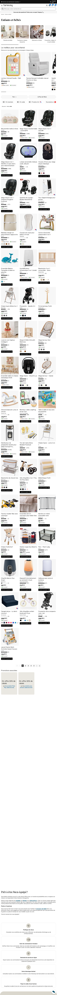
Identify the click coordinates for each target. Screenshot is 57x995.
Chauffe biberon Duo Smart (7, 579)
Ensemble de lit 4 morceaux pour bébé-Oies (28, 514)
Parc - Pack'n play (44, 547)
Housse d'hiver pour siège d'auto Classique (46, 163)
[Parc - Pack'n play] (47, 536)
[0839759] (41, 350)
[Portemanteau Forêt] (47, 296)
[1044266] (13, 623)
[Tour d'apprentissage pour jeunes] (47, 187)
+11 (17, 623)
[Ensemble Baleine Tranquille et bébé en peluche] (10, 258)
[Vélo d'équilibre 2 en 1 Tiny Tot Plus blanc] (28, 467)
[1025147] (44, 173)
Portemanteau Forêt (45, 306)
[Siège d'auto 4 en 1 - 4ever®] (47, 118)
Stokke (21, 343)
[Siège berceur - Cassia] (47, 365)
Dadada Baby (41, 272)
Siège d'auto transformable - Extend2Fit (28, 129)
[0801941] (4, 244)
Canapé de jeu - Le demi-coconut (9, 612)
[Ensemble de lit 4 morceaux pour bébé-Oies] (28, 503)
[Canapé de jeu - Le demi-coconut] (10, 601)
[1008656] (44, 350)
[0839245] (23, 352)
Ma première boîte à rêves (9, 129)
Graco (21, 132)
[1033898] (46, 280)
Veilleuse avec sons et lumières (45, 579)
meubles (18, 900)
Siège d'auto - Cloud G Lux (28, 376)
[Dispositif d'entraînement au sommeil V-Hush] (28, 568)
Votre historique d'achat (28, 971)
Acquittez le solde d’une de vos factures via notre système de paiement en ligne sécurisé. (28, 986)
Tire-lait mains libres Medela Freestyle (26, 444)
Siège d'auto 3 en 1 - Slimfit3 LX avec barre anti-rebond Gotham (8, 163)
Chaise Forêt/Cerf (7, 547)
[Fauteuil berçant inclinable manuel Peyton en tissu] (38, 64)
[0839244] (21, 352)
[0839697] (27, 621)
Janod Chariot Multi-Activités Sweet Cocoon (9, 648)
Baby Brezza (3, 448)
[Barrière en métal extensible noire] (47, 503)
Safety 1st (40, 517)
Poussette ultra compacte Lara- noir (47, 612)
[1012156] (9, 244)
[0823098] (2, 488)
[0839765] (41, 385)
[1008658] (6, 488)
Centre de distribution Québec (11, 2)
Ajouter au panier (6, 138)
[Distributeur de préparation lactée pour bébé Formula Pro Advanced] (10, 432)
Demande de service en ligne (28, 957)
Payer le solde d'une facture (28, 984)
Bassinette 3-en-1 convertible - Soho (44, 269)
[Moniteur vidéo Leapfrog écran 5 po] (28, 399)
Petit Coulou (40, 165)
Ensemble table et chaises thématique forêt (9, 377)
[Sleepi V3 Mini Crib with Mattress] (28, 329)
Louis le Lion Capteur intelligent (8, 341)
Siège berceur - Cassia (45, 376)
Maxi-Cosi (54, 81)
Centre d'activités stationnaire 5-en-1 (44, 233)
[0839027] (41, 173)
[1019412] (27, 489)
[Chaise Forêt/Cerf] (10, 536)
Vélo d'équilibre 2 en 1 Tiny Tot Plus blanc (28, 479)
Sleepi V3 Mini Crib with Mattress (27, 341)
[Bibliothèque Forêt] (47, 467)
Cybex (21, 307)
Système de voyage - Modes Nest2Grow (27, 198)
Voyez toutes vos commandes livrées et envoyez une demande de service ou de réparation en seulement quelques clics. (28, 960)
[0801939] (2, 244)
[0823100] (39, 385)
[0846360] (25, 316)
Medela (21, 446)
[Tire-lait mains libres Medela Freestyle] (28, 432)
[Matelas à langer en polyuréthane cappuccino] (10, 222)
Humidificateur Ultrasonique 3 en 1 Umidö (28, 269)
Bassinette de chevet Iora (9, 478)
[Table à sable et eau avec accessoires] (47, 399)
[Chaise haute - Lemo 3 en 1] (47, 432)
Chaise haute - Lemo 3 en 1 (46, 444)
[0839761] (4, 316)
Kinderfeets (22, 481)
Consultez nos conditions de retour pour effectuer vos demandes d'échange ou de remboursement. (28, 932)
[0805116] (4, 282)
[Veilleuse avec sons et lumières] (47, 568)
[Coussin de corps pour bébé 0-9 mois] (28, 222)
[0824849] (21, 316)
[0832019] (23, 385)
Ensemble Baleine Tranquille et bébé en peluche (8, 270)
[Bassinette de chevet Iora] (10, 467)
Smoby (2, 517)
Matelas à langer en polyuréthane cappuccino (9, 233)
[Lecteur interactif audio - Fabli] (13, 64)
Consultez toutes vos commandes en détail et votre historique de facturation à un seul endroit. (28, 973)
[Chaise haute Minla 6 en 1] (10, 296)
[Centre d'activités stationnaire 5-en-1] (47, 222)
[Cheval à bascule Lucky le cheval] (10, 399)
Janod (2, 650)
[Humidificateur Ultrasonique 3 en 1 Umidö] (28, 258)
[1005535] (55, 90)
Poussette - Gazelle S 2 (27, 306)
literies (25, 900)
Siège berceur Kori (44, 340)
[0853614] (44, 385)
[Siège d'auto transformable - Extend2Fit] (28, 118)
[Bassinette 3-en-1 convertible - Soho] (47, 258)
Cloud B (2, 130)
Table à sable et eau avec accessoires (46, 410)
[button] (54, 35)
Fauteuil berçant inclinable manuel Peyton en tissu (37, 79)
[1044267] (15, 623)
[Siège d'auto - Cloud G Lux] (28, 365)
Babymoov (22, 548)
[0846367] (25, 385)
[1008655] (46, 385)
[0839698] (29, 621)
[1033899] (48, 280)
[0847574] (21, 244)
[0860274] (44, 280)
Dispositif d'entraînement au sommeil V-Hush (28, 579)
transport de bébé (41, 909)
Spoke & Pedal (23, 615)
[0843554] (6, 623)
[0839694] (21, 621)
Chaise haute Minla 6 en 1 (9, 306)
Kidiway (28, 81)
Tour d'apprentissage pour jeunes (46, 198)
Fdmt (21, 165)
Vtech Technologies (24, 413)
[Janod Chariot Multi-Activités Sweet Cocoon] (10, 637)
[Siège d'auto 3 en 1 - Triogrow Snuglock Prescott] (10, 187)
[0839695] (23, 621)
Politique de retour (28, 930)
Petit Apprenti (41, 201)
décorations (33, 900)
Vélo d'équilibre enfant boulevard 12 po (27, 612)
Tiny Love (40, 236)
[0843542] (2, 623)
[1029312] (11, 623)
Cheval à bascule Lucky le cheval (9, 410)
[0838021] (41, 280)
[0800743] (21, 489)
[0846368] (27, 385)
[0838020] (39, 280)
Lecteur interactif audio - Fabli (11, 78)
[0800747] (23, 489)
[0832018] (21, 385)
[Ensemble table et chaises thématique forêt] (10, 365)
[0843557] (9, 623)
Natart (2, 236)
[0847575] (23, 244)
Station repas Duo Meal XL (28, 547)
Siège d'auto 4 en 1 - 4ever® (45, 129)
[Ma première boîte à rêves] (10, 118)
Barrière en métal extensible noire (44, 514)
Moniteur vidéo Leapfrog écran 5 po (28, 410)
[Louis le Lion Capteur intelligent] (10, 329)
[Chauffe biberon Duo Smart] (10, 568)
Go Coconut (3, 615)
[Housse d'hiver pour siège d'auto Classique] (47, 151)
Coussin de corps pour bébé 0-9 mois (27, 233)
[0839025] (39, 173)
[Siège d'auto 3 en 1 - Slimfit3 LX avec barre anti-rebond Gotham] (10, 151)
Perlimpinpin (22, 517)
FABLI (2, 79)
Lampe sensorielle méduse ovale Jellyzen (28, 163)
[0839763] (4, 488)
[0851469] (6, 244)
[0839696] (25, 621)
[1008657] (6, 316)
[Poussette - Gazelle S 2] (28, 296)
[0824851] (23, 316)
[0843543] (4, 623)
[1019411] (25, 489)
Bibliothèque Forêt (44, 478)
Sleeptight (22, 236)
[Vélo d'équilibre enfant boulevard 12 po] (28, 601)
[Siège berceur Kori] (47, 329)
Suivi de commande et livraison (28, 943)
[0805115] (2, 282)
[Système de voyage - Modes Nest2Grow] (28, 187)
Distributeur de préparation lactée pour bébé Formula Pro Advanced (8, 445)
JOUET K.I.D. (40, 413)
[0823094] (39, 350)
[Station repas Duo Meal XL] (28, 536)
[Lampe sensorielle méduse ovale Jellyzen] (28, 151)
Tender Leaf (40, 307)
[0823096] (2, 316)
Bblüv (21, 272)
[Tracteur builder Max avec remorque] (10, 503)
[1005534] (52, 90)
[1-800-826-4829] (50, 1)
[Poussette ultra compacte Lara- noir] (47, 601)
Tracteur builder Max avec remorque (9, 514)
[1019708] (25, 352)
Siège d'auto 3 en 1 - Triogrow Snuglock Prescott (7, 199)
